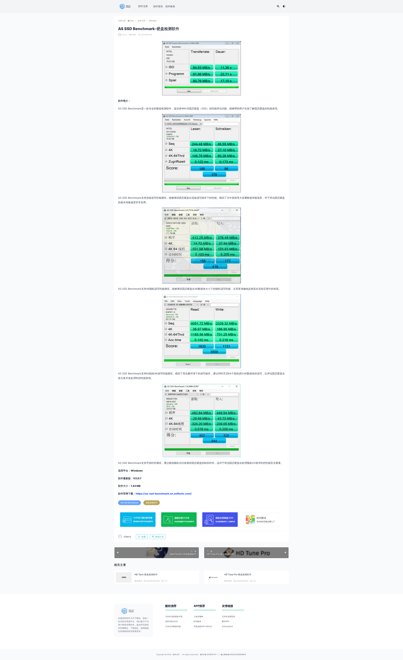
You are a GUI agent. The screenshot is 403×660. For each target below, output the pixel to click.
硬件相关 (153, 21)
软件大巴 (176, 654)
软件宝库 (143, 6)
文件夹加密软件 (228, 616)
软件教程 (170, 6)
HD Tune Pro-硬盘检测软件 (237, 574)
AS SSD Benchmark (129, 502)
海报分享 (159, 536)
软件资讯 (158, 6)
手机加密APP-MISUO (203, 626)
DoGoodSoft (227, 626)
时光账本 (197, 621)
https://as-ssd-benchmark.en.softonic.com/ (164, 493)
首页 (132, 21)
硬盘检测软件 (151, 502)
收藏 (143, 536)
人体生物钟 (198, 616)
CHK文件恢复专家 (173, 626)
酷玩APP (226, 621)
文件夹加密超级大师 (173, 616)
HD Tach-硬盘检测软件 (146, 574)
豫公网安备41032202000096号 (233, 654)
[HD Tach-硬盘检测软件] (123, 577)
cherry (124, 35)
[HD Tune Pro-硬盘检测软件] (213, 577)
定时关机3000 (171, 621)
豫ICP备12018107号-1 (208, 654)
